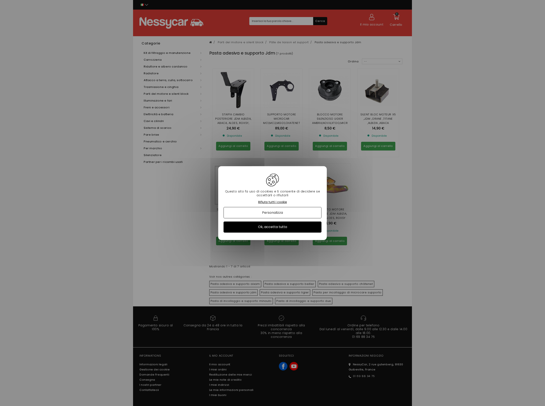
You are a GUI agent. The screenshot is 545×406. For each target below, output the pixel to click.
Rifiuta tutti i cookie (272, 202)
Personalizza (272, 212)
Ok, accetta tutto (272, 227)
